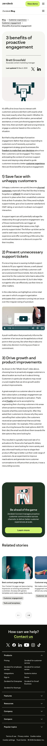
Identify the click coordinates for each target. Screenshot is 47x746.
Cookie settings (9, 740)
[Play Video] (4, 328)
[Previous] (18, 615)
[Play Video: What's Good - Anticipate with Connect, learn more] (23, 318)
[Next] (28, 615)
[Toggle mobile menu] (43, 3)
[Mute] (32, 328)
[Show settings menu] (37, 328)
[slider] (21, 328)
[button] (21, 655)
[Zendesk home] (7, 3)
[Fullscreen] (42, 328)
